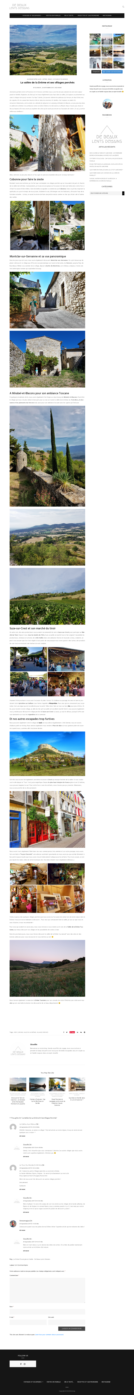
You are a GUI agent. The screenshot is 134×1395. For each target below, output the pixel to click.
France (50, 79)
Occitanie (12, 1093)
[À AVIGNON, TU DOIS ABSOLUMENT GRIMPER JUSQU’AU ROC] (95, 51)
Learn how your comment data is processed (49, 1335)
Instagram (107, 15)
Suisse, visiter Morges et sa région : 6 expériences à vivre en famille (103, 180)
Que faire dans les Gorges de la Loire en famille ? (104, 174)
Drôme (44, 79)
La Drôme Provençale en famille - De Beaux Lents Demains (31, 1259)
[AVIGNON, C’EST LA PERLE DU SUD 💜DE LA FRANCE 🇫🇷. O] (118, 51)
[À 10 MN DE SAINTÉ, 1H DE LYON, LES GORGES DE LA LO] (118, 63)
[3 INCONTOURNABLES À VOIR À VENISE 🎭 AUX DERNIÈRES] (107, 39)
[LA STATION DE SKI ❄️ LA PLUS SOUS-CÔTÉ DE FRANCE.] (95, 63)
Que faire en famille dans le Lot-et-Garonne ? (77, 1099)
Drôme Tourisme (40, 1000)
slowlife (38, 88)
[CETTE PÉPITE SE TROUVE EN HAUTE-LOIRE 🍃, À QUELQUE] (118, 39)
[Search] (123, 6)
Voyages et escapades (32, 15)
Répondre (22, 1136)
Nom (12, 1307)
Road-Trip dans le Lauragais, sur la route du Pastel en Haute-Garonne (57, 1102)
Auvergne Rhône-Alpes (34, 79)
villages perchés (42, 1032)
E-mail (12, 1317)
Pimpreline (53, 703)
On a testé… (69, 15)
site (11, 1003)
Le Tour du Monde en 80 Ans (30, 1165)
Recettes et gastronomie (88, 15)
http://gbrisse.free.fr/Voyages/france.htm (33, 1176)
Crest (16, 1032)
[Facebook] (20, 1364)
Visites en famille (53, 15)
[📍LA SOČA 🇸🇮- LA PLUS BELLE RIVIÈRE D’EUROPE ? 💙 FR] (95, 39)
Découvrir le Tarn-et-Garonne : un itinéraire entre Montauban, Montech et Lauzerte (18, 1101)
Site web (51, 1317)
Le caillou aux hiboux (27, 1124)
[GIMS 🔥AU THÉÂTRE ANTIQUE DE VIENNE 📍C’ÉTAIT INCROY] (107, 63)
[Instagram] (24, 1364)
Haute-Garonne (35, 1093)
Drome (20, 1032)
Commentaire (14, 1275)
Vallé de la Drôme (30, 1032)
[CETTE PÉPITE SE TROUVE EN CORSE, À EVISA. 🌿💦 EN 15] (107, 51)
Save (73, 1032)
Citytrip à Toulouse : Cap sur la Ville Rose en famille (37, 1101)
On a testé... (18, 1093)
